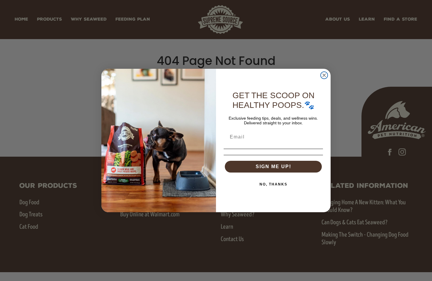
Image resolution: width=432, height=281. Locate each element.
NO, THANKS (273, 184)
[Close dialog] (324, 75)
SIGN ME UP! (273, 166)
